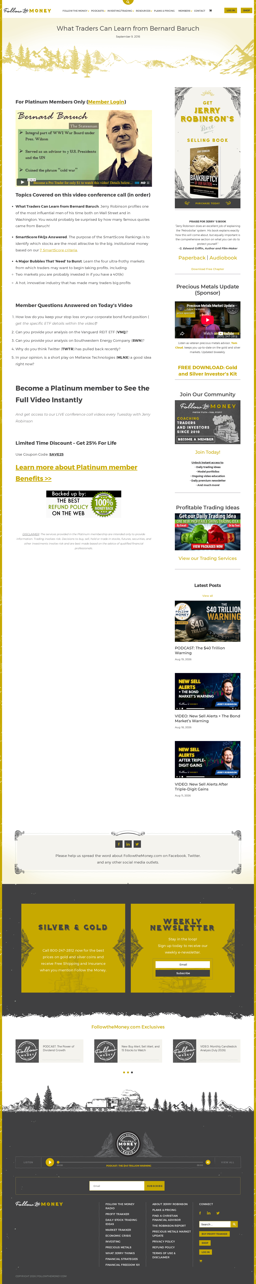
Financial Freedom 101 (123, 1264)
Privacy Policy (163, 1241)
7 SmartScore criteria (58, 250)
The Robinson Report (169, 1225)
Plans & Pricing (164, 10)
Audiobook (223, 258)
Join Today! (207, 452)
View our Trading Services (208, 558)
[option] (55, 1056)
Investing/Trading (119, 10)
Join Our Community (207, 394)
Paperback (192, 258)
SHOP (246, 10)
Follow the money (39, 1204)
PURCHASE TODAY (207, 203)
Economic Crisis (118, 1235)
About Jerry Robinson (170, 1204)
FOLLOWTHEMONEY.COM (52, 1276)
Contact (199, 10)
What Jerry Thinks (120, 1253)
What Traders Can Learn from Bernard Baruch (27, 10)
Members (184, 10)
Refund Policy (163, 1247)
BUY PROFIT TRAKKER (214, 1234)
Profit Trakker (117, 1214)
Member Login (106, 101)
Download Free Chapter (207, 269)
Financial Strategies (122, 1259)
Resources (143, 10)
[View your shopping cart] (211, 11)
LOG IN (206, 1252)
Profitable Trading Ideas (207, 507)
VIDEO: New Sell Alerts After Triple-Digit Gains (201, 786)
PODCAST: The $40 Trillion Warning (200, 650)
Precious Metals (118, 1247)
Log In (231, 10)
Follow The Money (75, 10)
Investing (113, 1241)
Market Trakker (118, 1229)
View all (207, 595)
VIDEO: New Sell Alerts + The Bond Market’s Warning (207, 718)
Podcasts (97, 10)
